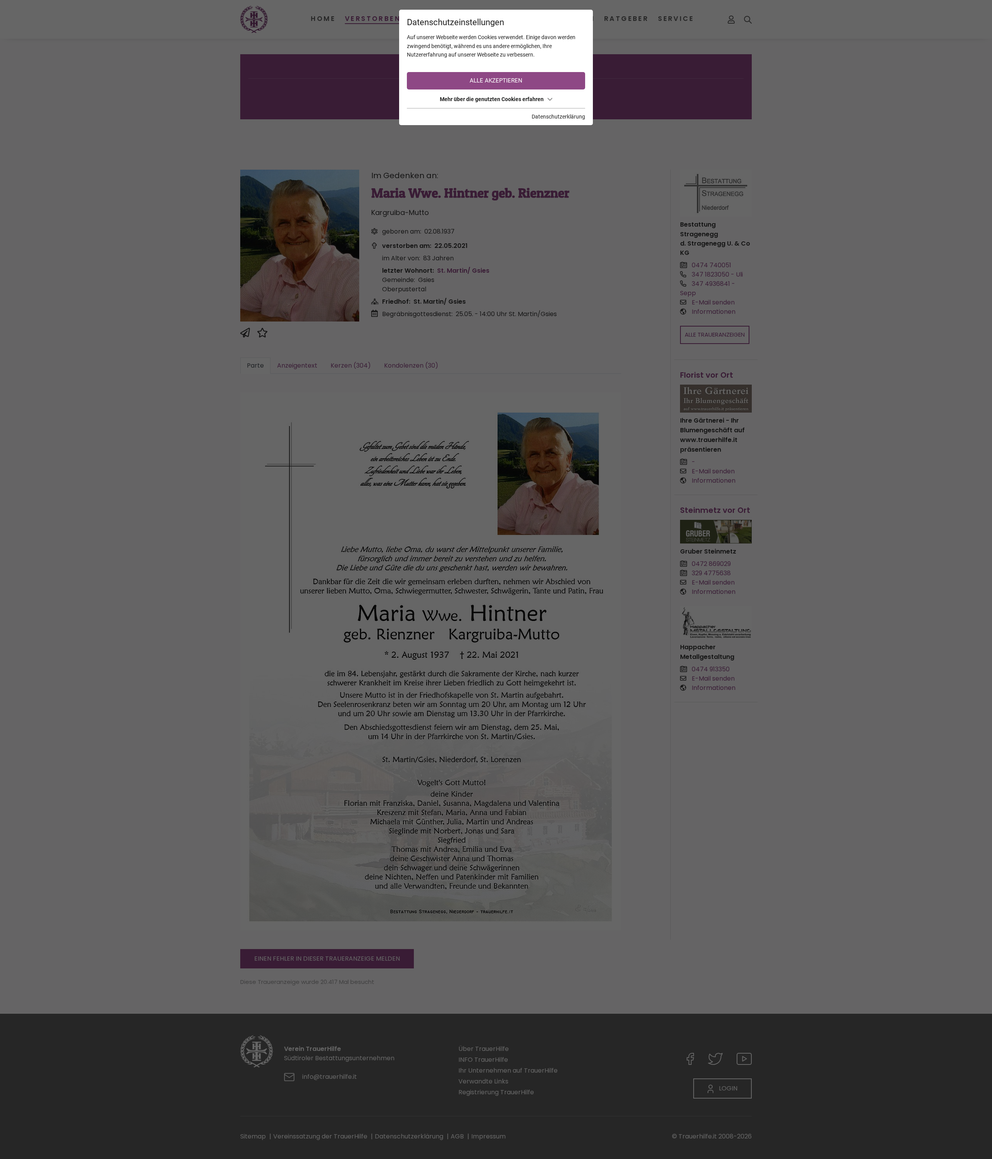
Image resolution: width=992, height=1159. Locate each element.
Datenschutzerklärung (558, 116)
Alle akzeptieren (496, 80)
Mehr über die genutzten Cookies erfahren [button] (492, 99)
